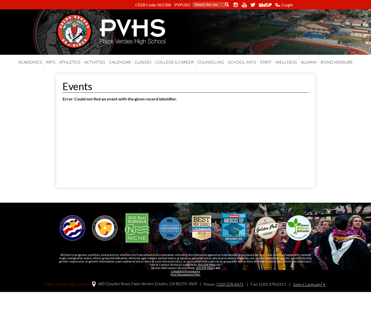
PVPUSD (182, 4)
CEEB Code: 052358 (153, 4)
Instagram (235, 4)
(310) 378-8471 (230, 284)
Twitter (252, 4)
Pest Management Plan (185, 274)
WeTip (265, 4)
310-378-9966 (206, 264)
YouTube (244, 4)
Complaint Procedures (185, 271)
